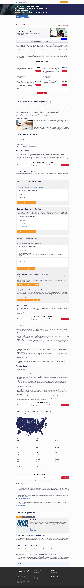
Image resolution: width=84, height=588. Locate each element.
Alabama (18, 438)
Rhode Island (57, 445)
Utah (55, 454)
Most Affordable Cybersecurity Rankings (28, 284)
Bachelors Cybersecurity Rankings (27, 232)
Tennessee (56, 450)
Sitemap (35, 579)
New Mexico (38, 461)
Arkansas (18, 443)
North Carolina (38, 464)
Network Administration (23, 226)
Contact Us (36, 577)
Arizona (18, 442)
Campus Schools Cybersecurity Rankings (28, 300)
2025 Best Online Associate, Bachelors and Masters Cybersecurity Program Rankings (50, 21)
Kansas (18, 464)
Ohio (55, 438)
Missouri (37, 450)
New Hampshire (38, 457)
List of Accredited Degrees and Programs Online (27, 21)
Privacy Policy (36, 581)
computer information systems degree (24, 358)
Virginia (56, 457)
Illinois (18, 459)
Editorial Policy (36, 574)
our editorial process (65, 25)
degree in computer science (39, 187)
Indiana (18, 461)
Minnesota (37, 447)
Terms (35, 582)
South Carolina (57, 447)
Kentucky (18, 466)
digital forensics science (39, 349)
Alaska (18, 440)
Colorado (18, 447)
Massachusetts (38, 443)
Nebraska (37, 454)
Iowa (18, 463)
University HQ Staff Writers (23, 24)
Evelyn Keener (66, 24)
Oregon (56, 442)
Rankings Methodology (37, 576)
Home (17, 21)
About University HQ (37, 572)
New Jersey (38, 459)
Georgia (18, 454)
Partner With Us (36, 578)
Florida (18, 452)
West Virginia (57, 461)
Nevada (37, 456)
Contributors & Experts (38, 573)
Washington (57, 459)
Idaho (18, 457)
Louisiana (37, 438)
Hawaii (18, 456)
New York (37, 463)
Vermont (56, 456)
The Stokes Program (21, 505)
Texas (56, 452)
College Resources (54, 573)
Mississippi (37, 449)
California (18, 445)
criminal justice (36, 348)
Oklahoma (56, 440)
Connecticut (19, 449)
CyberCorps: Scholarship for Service (24, 498)
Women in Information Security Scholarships (25, 492)
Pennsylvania (57, 443)
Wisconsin (56, 463)
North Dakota (38, 466)
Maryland (37, 442)
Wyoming (56, 464)
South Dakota (57, 449)
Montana (37, 452)
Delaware (18, 450)
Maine (37, 440)
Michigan (37, 445)
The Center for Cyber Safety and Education (25, 487)
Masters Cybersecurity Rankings (26, 268)
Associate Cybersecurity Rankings (27, 202)
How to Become (54, 572)
